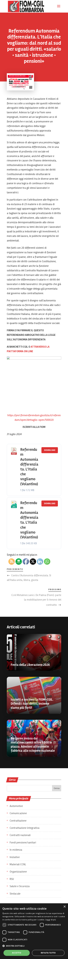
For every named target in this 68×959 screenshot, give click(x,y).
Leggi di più (50, 919)
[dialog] (34, 931)
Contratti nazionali (20, 835)
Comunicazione (18, 813)
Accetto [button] (16, 952)
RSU (12, 879)
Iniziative (15, 857)
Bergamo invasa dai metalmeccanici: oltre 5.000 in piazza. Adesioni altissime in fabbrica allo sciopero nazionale (33, 744)
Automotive (16, 806)
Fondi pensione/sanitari (23, 842)
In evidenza (16, 849)
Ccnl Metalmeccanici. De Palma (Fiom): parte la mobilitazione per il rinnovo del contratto (36, 600)
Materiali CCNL (18, 864)
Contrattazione (18, 820)
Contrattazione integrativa (24, 828)
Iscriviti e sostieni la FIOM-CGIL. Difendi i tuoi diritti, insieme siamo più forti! (32, 704)
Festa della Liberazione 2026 (30, 665)
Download (49, 450)
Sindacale (15, 893)
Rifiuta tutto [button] (48, 952)
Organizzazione (18, 871)
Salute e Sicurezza (20, 886)
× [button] (64, 907)
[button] (34, 946)
